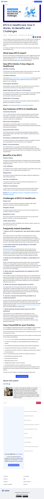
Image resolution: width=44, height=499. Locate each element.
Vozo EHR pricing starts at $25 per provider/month (28, 305)
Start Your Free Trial (14, 465)
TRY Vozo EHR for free (22, 376)
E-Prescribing (31, 35)
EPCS (6, 114)
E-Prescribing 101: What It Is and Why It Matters (20, 105)
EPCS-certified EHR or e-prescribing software (20, 78)
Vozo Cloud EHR (8, 339)
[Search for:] (19, 403)
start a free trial (38, 1)
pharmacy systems (19, 58)
